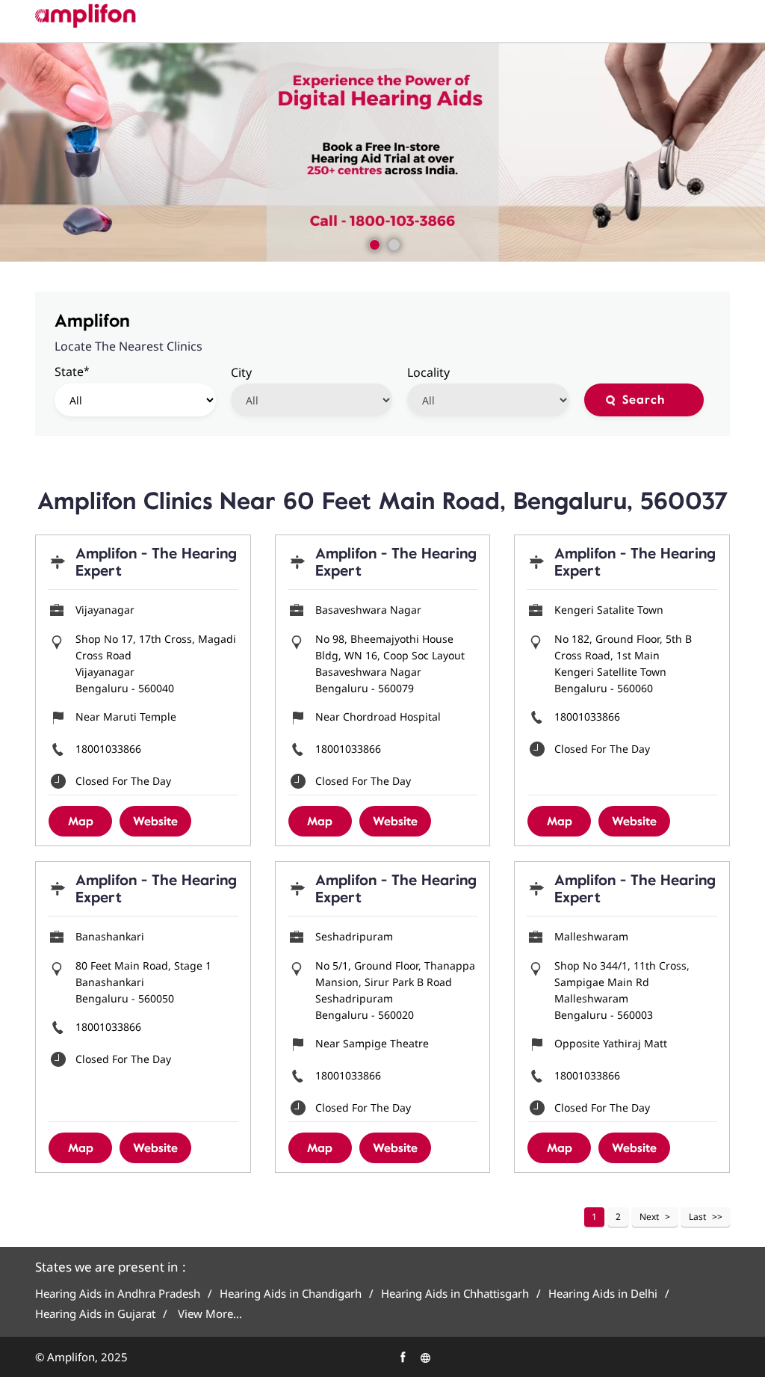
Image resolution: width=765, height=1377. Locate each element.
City (241, 372)
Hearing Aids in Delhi (602, 1293)
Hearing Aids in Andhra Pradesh (117, 1293)
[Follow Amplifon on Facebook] (401, 1356)
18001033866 (108, 749)
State (72, 371)
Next (649, 1216)
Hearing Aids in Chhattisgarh (455, 1293)
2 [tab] (392, 243)
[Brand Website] (423, 1356)
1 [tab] (373, 243)
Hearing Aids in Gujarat (95, 1313)
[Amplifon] (85, 16)
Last (697, 1216)
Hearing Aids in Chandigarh (291, 1293)
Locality (428, 372)
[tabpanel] (382, 152)
